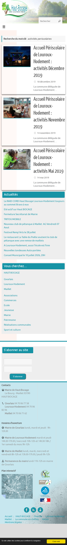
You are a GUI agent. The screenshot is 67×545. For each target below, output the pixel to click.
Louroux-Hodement (14, 284)
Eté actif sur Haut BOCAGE (18, 209)
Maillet (7, 289)
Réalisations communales (17, 324)
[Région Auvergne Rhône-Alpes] (45, 496)
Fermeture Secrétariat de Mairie (21, 214)
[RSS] (33, 510)
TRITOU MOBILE (12, 219)
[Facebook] (26, 510)
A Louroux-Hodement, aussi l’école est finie (27, 245)
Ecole (7, 305)
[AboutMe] (40, 510)
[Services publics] (45, 503)
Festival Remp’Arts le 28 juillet (20, 232)
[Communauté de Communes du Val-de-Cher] (45, 478)
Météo (45, 519)
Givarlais (8, 279)
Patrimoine (10, 320)
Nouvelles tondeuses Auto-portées (22, 250)
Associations (10, 295)
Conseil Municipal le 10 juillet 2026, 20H (24, 255)
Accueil (8, 516)
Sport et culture (12, 329)
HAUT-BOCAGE (12, 272)
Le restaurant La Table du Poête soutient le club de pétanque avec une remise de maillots (30, 239)
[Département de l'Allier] (45, 484)
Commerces (10, 300)
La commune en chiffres (27, 519)
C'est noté (56, 541)
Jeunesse (9, 310)
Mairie (7, 315)
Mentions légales (13, 522)
